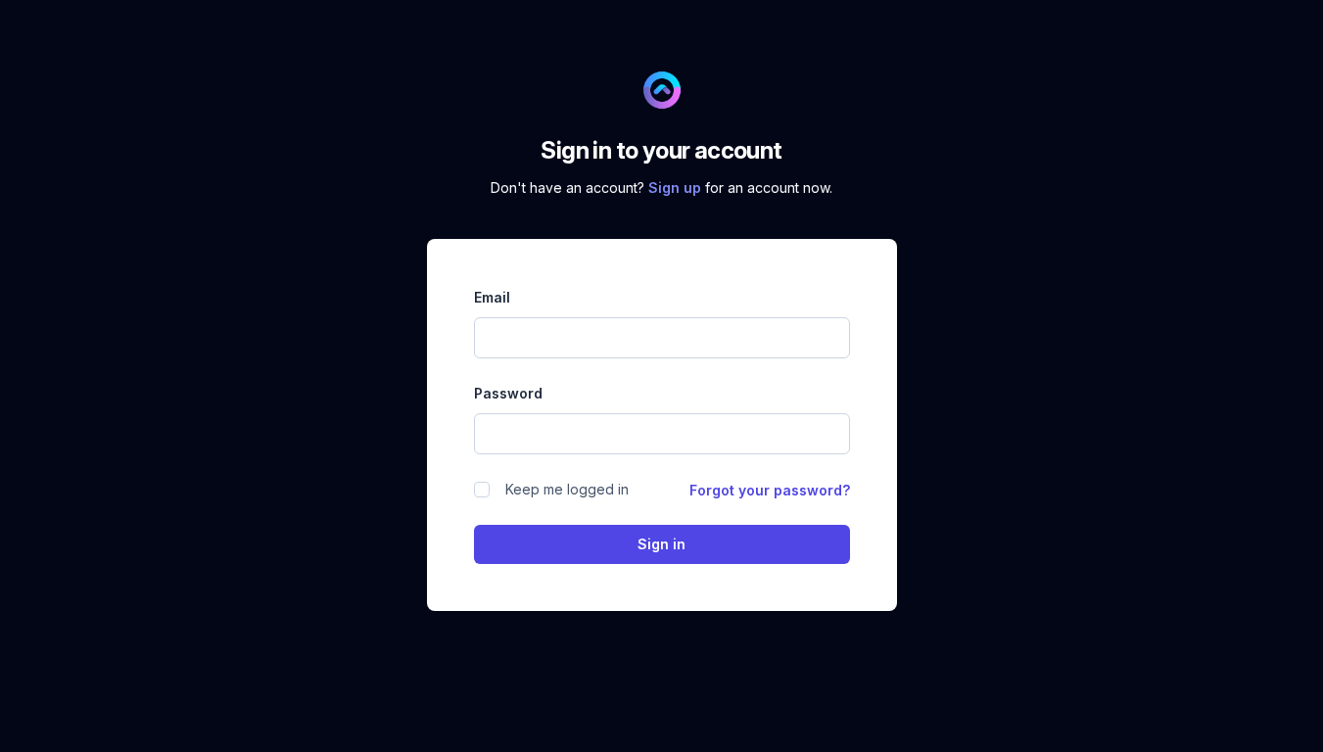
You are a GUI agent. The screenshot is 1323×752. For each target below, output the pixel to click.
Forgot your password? (769, 490)
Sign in (661, 544)
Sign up (676, 187)
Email (492, 297)
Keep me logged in (567, 489)
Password (508, 393)
